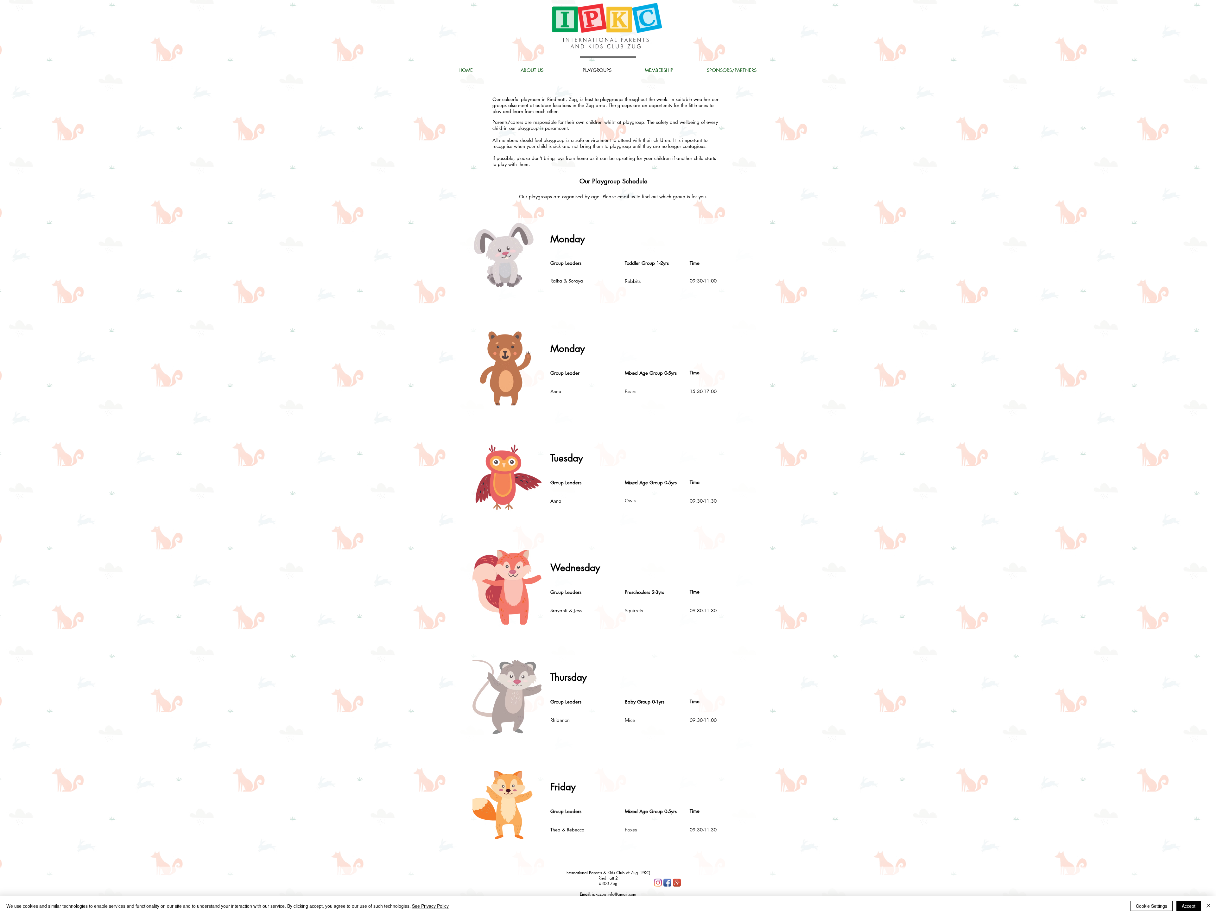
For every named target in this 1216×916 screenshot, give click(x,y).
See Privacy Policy (430, 906)
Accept (1188, 906)
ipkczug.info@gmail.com (614, 894)
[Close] (1208, 906)
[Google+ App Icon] (677, 883)
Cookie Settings (1151, 906)
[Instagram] (658, 883)
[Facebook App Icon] (667, 883)
